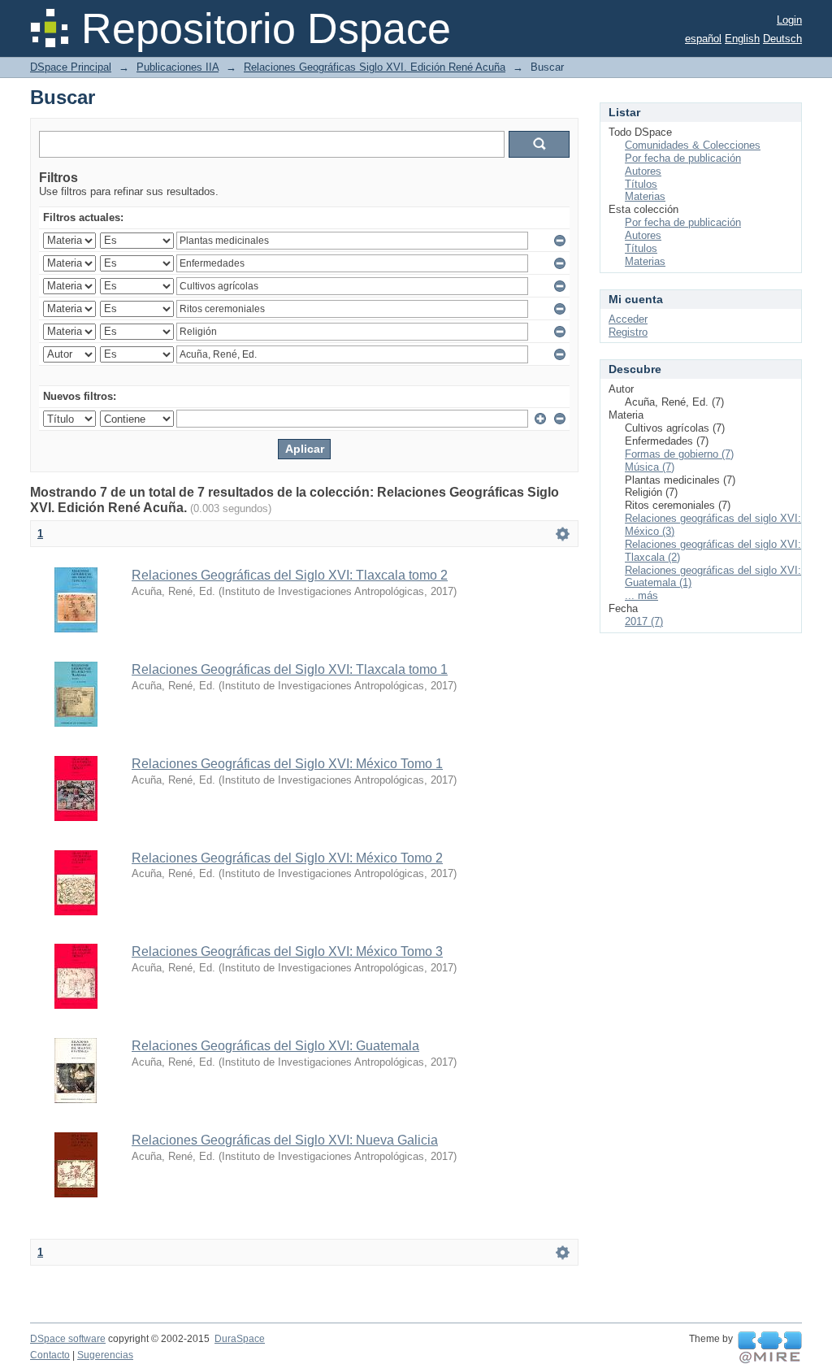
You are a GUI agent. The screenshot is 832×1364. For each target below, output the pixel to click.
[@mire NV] (770, 1347)
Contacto (50, 1355)
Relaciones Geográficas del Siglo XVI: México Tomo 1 (287, 764)
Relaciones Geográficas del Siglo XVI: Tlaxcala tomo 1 (290, 669)
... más (641, 595)
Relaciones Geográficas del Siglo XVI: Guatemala (275, 1046)
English (742, 39)
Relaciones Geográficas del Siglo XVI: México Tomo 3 (287, 951)
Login (789, 20)
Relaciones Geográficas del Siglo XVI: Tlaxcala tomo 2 (290, 575)
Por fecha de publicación (683, 158)
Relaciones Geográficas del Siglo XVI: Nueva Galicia (285, 1140)
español (703, 39)
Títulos (641, 184)
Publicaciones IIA (177, 67)
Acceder (628, 319)
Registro (628, 332)
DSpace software (68, 1338)
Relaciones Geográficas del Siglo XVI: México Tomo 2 (287, 858)
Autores (643, 171)
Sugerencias (105, 1355)
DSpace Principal (70, 67)
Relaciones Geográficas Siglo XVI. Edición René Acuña (374, 67)
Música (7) (649, 467)
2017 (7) (644, 621)
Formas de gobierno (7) (679, 454)
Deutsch (782, 39)
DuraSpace (239, 1338)
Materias (645, 196)
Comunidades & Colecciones (692, 145)
